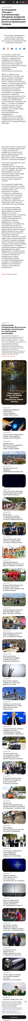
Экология (4, 27)
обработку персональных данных (11, 1010)
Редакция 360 (12, 274)
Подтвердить (14, 1017)
